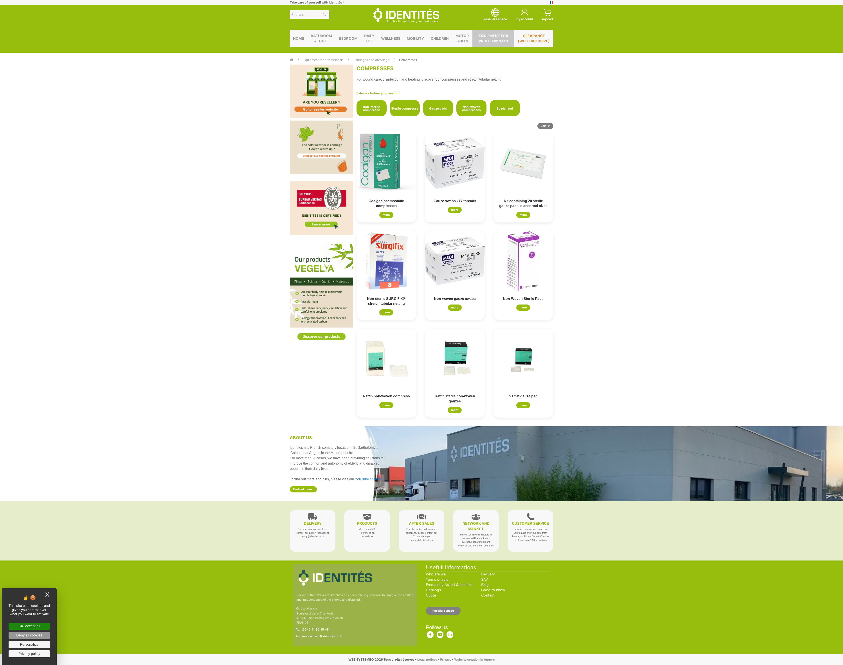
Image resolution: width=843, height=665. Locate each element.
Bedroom (348, 38)
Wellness (390, 38)
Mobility (415, 38)
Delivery (488, 574)
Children (440, 38)
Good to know (493, 590)
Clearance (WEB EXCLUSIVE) (534, 38)
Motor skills (462, 38)
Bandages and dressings (371, 60)
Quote (431, 595)
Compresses (408, 60)
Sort (543, 126)
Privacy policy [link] (29, 654)
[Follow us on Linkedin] (450, 633)
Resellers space (443, 610)
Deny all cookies (29, 635)
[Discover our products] (321, 295)
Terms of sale (437, 579)
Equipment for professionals (493, 38)
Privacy (445, 659)
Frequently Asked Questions (449, 584)
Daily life (369, 38)
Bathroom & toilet (321, 38)
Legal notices (427, 659)
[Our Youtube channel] (440, 633)
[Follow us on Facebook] (430, 633)
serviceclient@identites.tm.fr (322, 636)
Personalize (29, 644)
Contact (488, 595)
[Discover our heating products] (321, 147)
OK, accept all (29, 626)
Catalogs (433, 590)
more (386, 214)
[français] (551, 2)
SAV (484, 579)
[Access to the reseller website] (321, 91)
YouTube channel (368, 479)
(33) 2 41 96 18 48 (315, 629)
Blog (485, 584)
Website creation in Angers (474, 659)
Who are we (436, 574)
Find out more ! (303, 489)
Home (298, 38)
